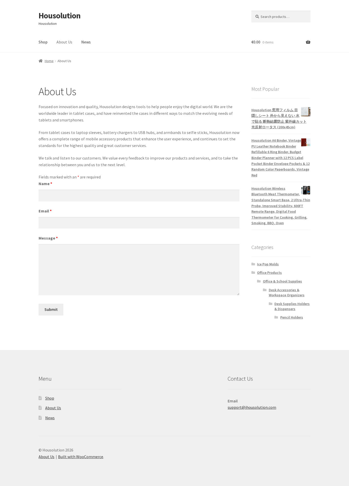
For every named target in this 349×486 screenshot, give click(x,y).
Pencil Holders (291, 317)
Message (48, 238)
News (86, 41)
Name (45, 183)
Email (45, 210)
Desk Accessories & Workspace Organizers (287, 292)
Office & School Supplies (282, 281)
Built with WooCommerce (80, 456)
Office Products (269, 272)
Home (49, 61)
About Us (64, 41)
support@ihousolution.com (252, 407)
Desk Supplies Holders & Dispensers (292, 306)
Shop (43, 41)
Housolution (59, 15)
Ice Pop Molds (268, 264)
